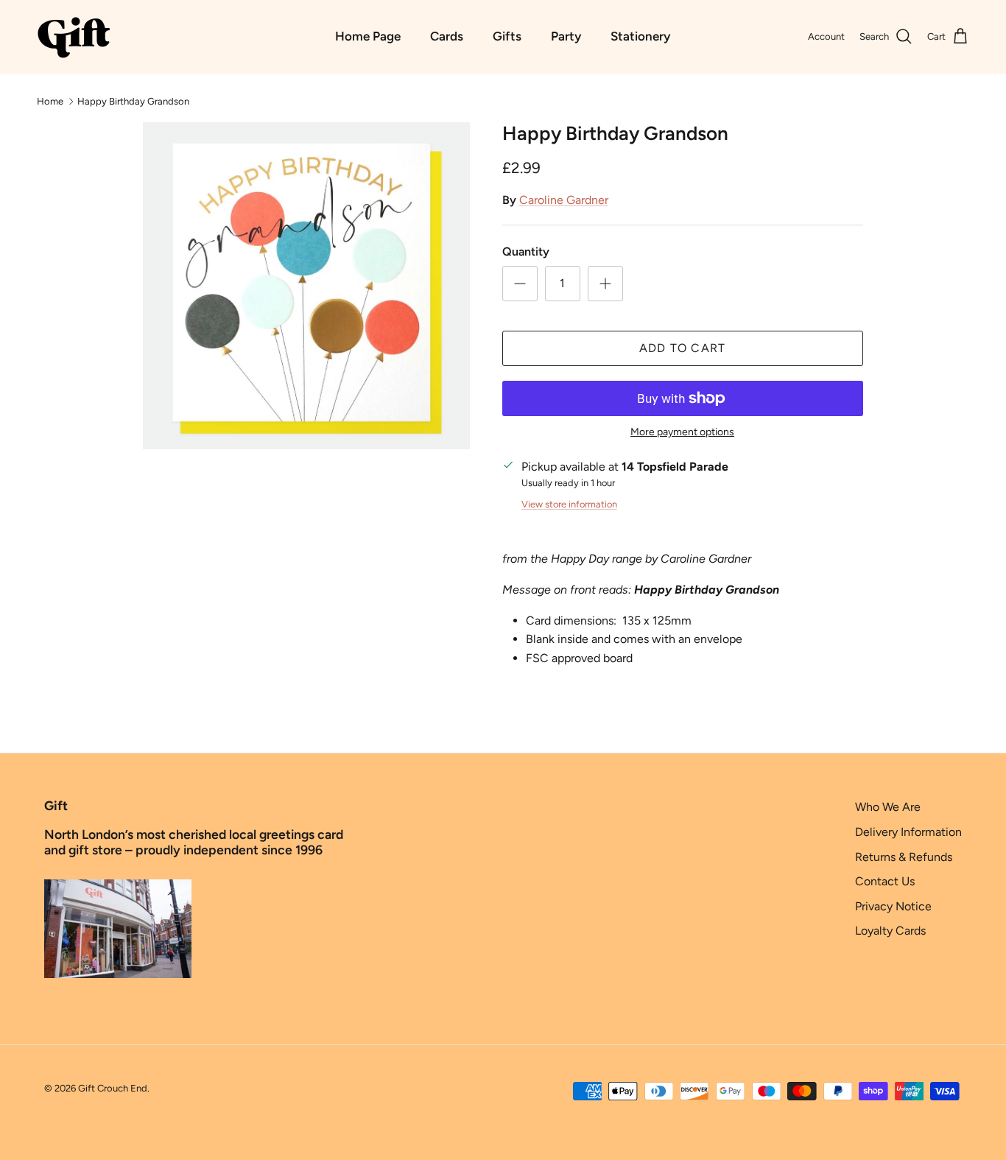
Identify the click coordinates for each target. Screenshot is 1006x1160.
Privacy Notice (893, 906)
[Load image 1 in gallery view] (306, 285)
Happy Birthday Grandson (133, 100)
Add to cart (682, 348)
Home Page (368, 36)
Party (566, 36)
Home (50, 100)
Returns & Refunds (903, 857)
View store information (569, 504)
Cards (446, 36)
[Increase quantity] (605, 283)
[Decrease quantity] (520, 283)
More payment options (682, 432)
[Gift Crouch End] (73, 37)
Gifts (507, 36)
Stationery (640, 36)
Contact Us (885, 881)
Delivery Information (908, 832)
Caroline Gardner (563, 200)
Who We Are (888, 807)
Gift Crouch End (112, 1088)
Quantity (525, 252)
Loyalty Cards (890, 931)
